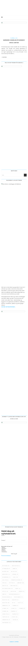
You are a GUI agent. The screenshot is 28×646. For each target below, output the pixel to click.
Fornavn (3, 540)
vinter (15, 619)
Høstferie (13, 585)
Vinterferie (6, 622)
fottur (12, 582)
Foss (4, 582)
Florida (13, 38)
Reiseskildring (7, 596)
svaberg (14, 611)
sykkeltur (6, 614)
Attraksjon (6, 568)
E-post (3, 535)
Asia (10, 637)
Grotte (5, 585)
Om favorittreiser (22, 637)
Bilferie (3, 547)
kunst (17, 588)
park (4, 594)
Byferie (3, 549)
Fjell (15, 577)
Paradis (21, 591)
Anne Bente (4, 57)
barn (15, 568)
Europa (7, 637)
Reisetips (5, 599)
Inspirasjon (16, 637)
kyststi (5, 591)
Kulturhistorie (7, 588)
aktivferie (5, 565)
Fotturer (4, 550)
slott (20, 602)
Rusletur (6, 602)
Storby (5, 608)
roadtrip (15, 599)
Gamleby (20, 582)
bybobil (15, 574)
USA (16, 38)
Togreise (15, 614)
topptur (5, 616)
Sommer (15, 605)
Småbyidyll (6, 605)
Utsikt (15, 616)
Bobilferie (4, 548)
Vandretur (6, 619)
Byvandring (6, 577)
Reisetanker (18, 596)
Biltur (14, 571)
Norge (4, 637)
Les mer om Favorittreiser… (8, 306)
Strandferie (4, 551)
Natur (13, 591)
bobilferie (6, 574)
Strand (22, 608)
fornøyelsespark (16, 579)
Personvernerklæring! (6, 555)
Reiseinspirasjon (14, 594)
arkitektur (16, 565)
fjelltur (5, 579)
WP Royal (17, 635)
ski (13, 602)
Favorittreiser (14, 4)
